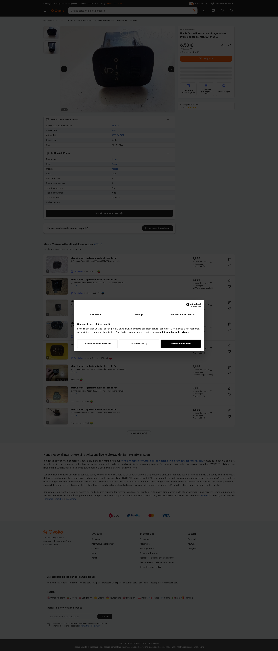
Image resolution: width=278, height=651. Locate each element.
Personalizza (137, 343)
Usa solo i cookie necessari (97, 343)
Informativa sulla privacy (175, 332)
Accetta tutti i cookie (180, 343)
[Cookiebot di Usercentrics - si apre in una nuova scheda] (188, 305)
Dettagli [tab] (139, 314)
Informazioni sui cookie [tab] (182, 314)
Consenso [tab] (95, 314)
